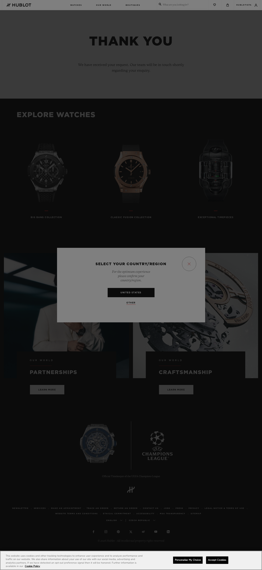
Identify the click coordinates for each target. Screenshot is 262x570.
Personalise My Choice (188, 560)
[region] (131, 560)
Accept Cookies (217, 560)
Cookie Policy (32, 566)
